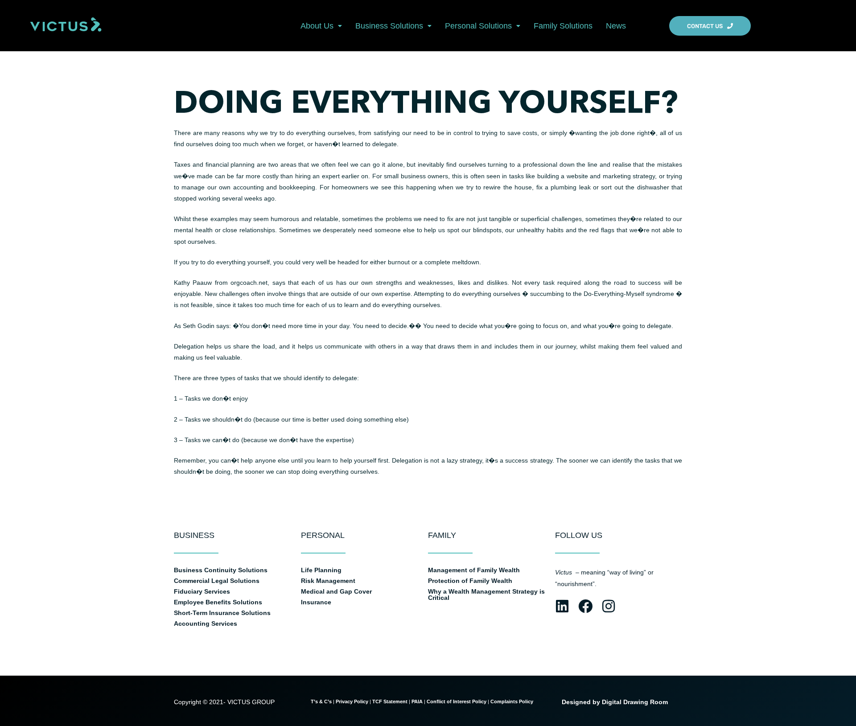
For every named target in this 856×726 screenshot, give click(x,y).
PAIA (417, 701)
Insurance (316, 602)
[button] (321, 26)
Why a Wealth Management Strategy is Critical (486, 594)
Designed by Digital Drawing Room (615, 701)
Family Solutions (563, 25)
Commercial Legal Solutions (216, 580)
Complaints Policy (512, 701)
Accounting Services (205, 623)
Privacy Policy (352, 701)
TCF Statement (389, 701)
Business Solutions (389, 25)
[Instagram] (608, 606)
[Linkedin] (562, 606)
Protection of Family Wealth (470, 580)
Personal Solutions (478, 25)
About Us (316, 25)
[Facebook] (585, 606)
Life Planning (321, 570)
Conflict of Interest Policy (456, 701)
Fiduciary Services (202, 591)
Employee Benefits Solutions (218, 602)
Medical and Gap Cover (336, 591)
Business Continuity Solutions (221, 570)
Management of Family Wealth (474, 570)
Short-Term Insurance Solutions (222, 612)
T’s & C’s (321, 701)
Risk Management (328, 580)
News (616, 25)
